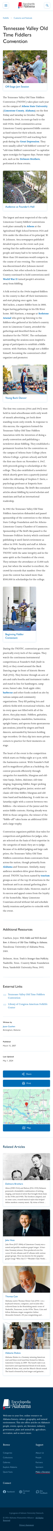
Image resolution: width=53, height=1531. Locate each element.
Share (28, 1074)
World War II (10, 279)
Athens (30, 226)
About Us (40, 1452)
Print (28, 1083)
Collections (8, 1457)
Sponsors (39, 1466)
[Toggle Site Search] (47, 5)
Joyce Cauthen (9, 1026)
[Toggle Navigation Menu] (6, 5)
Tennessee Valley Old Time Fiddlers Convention (26, 996)
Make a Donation (43, 1471)
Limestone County (14, 110)
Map (29, 1127)
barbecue (8, 692)
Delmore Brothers (30, 159)
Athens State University (34, 106)
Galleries (6, 1462)
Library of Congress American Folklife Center (28, 1006)
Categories (7, 1452)
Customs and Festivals (23, 17)
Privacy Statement (26, 1525)
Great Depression (29, 141)
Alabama (30, 110)
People (38, 1457)
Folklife (6, 17)
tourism (45, 875)
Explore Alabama (10, 1466)
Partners (39, 1462)
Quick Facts (8, 1471)
